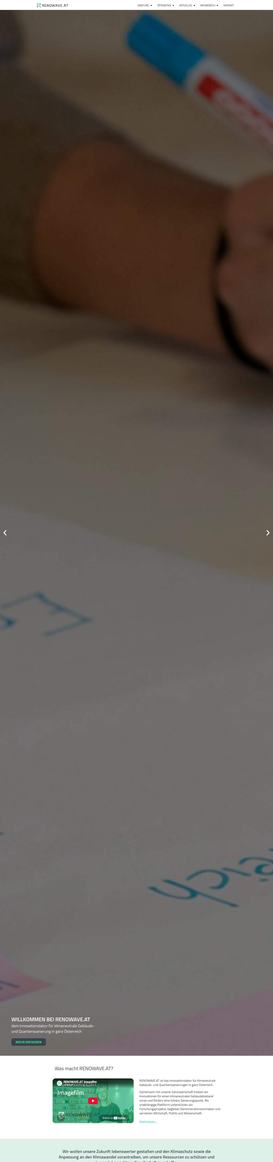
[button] (5, 532)
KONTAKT (229, 5)
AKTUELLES (185, 5)
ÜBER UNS (143, 5)
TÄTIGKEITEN (164, 5)
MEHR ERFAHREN (29, 1042)
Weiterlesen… (148, 1121)
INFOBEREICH (207, 5)
